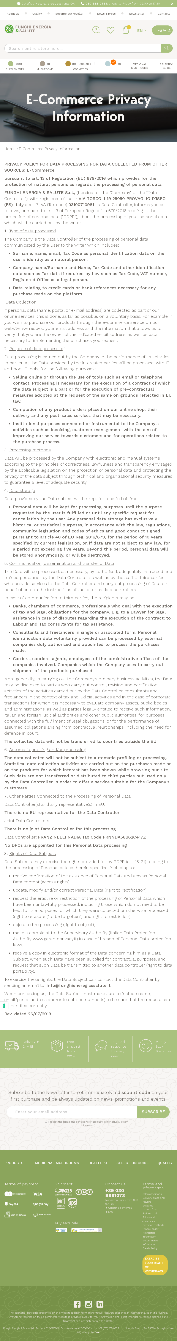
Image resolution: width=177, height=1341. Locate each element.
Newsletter (136, 13)
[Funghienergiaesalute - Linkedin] (99, 1304)
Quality (37, 13)
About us (13, 13)
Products (13, 1163)
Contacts (164, 13)
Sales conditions (152, 1193)
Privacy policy (150, 1228)
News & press (106, 13)
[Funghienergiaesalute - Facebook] (77, 1304)
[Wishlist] (111, 30)
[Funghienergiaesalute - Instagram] (88, 1304)
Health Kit (98, 1163)
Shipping (147, 1205)
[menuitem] (15, 66)
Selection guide (133, 1163)
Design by (92, 1332)
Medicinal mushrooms (57, 1163)
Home (10, 148)
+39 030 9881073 (115, 1193)
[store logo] (28, 29)
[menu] (88, 66)
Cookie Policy (150, 1248)
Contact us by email (120, 1207)
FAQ (110, 1211)
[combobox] (88, 48)
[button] (142, 30)
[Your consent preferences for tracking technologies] (4, 1006)
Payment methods (153, 1225)
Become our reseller (69, 13)
